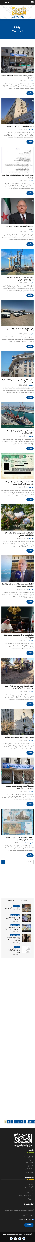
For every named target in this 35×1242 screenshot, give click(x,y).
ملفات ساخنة (30, 1163)
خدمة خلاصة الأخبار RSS (26, 1196)
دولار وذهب (17, 905)
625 (30, 1122)
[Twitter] (8, 2)
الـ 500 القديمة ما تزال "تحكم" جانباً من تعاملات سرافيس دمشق (20, 838)
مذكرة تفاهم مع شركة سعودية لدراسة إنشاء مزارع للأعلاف (19, 636)
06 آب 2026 (23, 691)
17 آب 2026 (23, 232)
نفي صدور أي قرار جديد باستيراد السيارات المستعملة (20, 329)
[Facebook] (5, 2)
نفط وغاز (31, 1166)
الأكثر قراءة (11, 901)
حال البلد (17, 947)
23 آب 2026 (23, 81)
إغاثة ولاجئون (29, 1169)
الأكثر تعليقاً (24, 901)
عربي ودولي (30, 1172)
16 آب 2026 (23, 283)
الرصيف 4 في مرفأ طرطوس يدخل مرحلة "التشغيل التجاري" (20, 432)
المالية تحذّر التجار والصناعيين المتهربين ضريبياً (20, 227)
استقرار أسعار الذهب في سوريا (12, 908)
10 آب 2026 (23, 538)
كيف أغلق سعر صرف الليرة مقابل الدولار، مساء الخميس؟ (12, 928)
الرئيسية (22, 31)
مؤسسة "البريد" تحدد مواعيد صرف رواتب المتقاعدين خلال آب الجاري (20, 787)
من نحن (31, 1190)
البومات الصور (29, 1187)
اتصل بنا (31, 1199)
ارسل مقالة (30, 1193)
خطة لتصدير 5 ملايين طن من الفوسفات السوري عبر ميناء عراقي (20, 278)
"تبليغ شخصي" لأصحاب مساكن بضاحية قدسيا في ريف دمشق (18, 380)
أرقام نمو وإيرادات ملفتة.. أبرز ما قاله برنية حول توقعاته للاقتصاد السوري (18, 585)
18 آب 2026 (23, 180)
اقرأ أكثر (30, 93)
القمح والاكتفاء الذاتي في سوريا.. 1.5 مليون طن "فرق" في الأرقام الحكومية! (19, 687)
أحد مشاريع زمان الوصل (25, 1234)
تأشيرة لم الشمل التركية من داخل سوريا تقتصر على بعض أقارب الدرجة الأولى (18, 483)
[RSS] (2, 2)
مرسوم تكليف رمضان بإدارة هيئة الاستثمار (19, 737)
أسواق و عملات (15, 915)
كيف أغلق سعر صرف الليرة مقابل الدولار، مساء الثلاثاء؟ (13, 918)
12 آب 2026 (23, 385)
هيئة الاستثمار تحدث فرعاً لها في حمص (20, 126)
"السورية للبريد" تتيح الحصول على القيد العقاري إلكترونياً (17, 76)
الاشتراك (29, 1225)
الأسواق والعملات (28, 1157)
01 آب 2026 (23, 791)
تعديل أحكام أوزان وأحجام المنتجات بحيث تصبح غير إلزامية (18, 176)
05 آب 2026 (23, 740)
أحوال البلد (14, 31)
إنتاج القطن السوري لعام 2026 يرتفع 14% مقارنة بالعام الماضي (19, 534)
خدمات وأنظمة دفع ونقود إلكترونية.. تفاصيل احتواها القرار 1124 (13, 939)
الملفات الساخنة (15, 935)
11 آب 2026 (23, 436)
